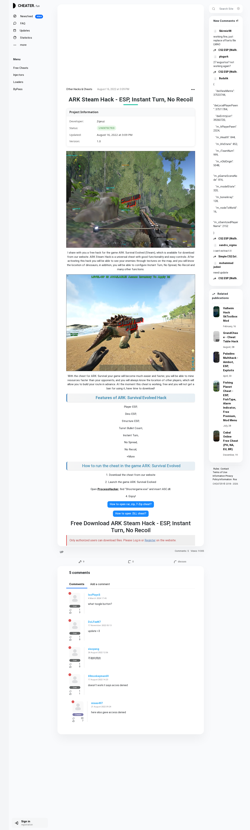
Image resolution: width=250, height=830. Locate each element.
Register (150, 540)
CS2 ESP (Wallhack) (230, 50)
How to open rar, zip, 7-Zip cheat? (131, 504)
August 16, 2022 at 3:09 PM (113, 89)
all (237, 20)
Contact (225, 468)
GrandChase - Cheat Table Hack (230, 337)
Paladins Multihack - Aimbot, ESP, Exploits (230, 362)
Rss (235, 479)
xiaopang (93, 648)
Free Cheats (20, 68)
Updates (24, 30)
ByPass (18, 89)
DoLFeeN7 (94, 621)
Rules (216, 468)
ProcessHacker (108, 489)
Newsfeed (30, 16)
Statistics (25, 37)
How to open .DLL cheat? (130, 513)
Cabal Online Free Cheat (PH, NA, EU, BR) (230, 441)
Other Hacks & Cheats (79, 89)
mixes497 (97, 703)
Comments (76, 584)
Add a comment (100, 584)
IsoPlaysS (94, 594)
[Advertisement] (130, 46)
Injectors (18, 75)
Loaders (18, 82)
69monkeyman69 (98, 676)
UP (61, 552)
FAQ (22, 23)
